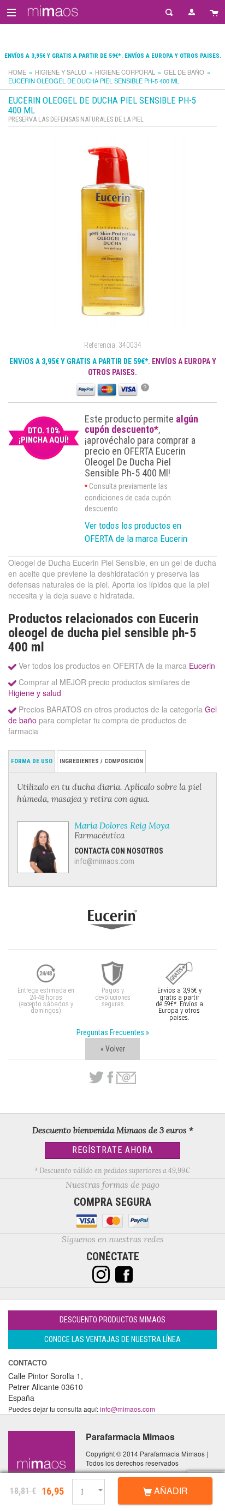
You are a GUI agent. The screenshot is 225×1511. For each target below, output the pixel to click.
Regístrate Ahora (112, 1150)
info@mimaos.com (104, 861)
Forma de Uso (31, 761)
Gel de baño (184, 72)
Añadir (170, 1490)
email (126, 1078)
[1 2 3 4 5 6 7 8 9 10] (93, 1490)
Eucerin (202, 665)
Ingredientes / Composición (101, 761)
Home (17, 72)
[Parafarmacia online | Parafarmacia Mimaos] (51, 10)
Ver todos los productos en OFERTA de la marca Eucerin (136, 532)
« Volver (112, 1048)
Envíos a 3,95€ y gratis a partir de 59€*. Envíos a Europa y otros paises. (112, 55)
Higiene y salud (60, 72)
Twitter (96, 1077)
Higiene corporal (125, 72)
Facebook (110, 1077)
